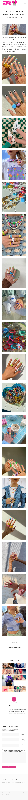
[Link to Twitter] (13, 796)
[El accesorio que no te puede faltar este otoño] (20, 672)
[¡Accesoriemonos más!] (8, 666)
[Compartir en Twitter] (8, 652)
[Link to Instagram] (15, 796)
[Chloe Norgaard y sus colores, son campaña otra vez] (20, 678)
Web (22, 744)
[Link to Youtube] (20, 796)
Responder (11, 719)
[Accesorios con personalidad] (8, 689)
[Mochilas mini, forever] (8, 680)
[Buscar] (21, 3)
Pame (15, 642)
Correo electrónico (23, 741)
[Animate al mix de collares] (20, 666)
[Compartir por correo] (24, 652)
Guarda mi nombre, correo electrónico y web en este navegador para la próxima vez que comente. (14, 751)
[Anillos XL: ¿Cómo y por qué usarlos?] (8, 672)
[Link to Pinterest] (25, 796)
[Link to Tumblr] (22, 796)
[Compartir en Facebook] (4, 652)
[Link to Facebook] (18, 796)
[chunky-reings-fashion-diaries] (14, 29)
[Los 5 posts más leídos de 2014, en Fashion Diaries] (20, 689)
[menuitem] (21, 3)
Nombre (23, 734)
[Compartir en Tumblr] (20, 652)
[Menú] (25, 3)
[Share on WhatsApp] (12, 652)
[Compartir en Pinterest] (16, 652)
